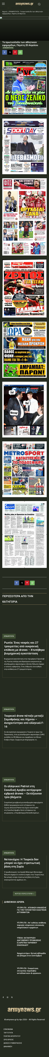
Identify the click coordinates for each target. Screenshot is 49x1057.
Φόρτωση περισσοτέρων (24, 893)
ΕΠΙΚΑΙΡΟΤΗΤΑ (14, 11)
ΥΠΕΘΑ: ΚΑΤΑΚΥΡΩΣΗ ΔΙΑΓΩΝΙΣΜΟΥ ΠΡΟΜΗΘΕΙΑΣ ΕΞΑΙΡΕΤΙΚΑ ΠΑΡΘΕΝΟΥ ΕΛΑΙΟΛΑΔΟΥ (29, 941)
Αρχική (4, 11)
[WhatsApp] (20, 52)
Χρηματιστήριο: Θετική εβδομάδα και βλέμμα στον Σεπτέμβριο (31, 954)
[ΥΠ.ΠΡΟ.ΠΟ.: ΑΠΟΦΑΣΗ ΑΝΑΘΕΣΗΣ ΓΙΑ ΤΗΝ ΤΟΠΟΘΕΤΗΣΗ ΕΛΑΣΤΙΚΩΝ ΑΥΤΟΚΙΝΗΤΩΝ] (9, 911)
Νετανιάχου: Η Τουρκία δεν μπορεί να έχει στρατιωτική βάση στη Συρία (22, 863)
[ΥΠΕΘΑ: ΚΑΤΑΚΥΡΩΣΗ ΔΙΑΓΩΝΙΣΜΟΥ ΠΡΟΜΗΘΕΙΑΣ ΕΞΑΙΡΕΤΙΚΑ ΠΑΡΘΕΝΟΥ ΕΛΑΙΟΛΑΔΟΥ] (9, 941)
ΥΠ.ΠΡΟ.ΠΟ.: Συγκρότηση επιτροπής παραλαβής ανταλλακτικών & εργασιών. (29, 970)
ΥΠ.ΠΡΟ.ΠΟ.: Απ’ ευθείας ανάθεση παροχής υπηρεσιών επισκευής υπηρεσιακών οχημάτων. (31, 925)
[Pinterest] (15, 52)
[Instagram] (7, 997)
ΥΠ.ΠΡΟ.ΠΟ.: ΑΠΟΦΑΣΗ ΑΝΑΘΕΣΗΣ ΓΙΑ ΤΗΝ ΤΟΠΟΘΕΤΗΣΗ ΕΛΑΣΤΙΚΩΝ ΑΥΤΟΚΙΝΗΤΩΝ (31, 910)
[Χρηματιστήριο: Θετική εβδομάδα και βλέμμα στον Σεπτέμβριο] (9, 957)
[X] (10, 52)
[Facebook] (4, 52)
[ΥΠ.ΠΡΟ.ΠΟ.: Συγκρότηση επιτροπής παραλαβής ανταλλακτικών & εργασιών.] (9, 972)
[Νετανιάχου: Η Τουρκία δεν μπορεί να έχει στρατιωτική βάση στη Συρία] (24, 839)
